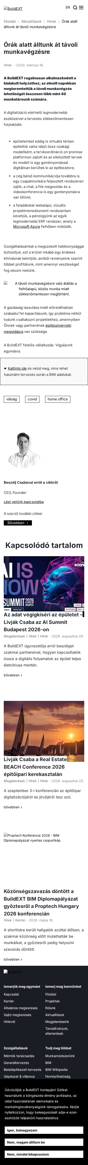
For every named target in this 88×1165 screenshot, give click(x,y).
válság (11, 399)
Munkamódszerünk (60, 1056)
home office (58, 399)
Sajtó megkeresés (17, 1015)
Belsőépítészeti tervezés (22, 1070)
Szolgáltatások (16, 1048)
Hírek (51, 21)
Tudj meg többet (58, 1048)
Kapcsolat (11, 994)
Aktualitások (31, 21)
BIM (48, 1063)
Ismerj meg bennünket (63, 986)
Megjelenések (14, 636)
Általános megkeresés (21, 1008)
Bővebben (16, 523)
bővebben (11, 675)
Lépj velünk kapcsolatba (24, 502)
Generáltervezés (16, 1063)
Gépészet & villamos (19, 1076)
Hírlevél (9, 1022)
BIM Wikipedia (56, 1070)
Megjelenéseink (57, 1022)
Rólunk (50, 1008)
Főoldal (10, 21)
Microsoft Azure (26, 226)
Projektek (52, 1001)
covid (32, 399)
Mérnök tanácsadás (19, 1056)
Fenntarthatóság (57, 1076)
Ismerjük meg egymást (22, 986)
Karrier (20, 920)
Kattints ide (17, 368)
